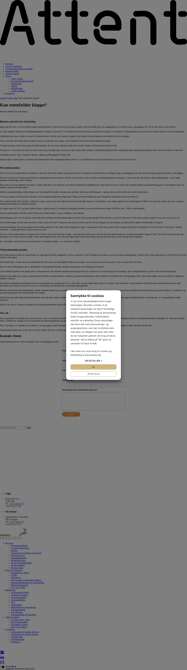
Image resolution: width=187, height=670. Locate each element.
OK (93, 367)
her (99, 355)
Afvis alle (93, 373)
